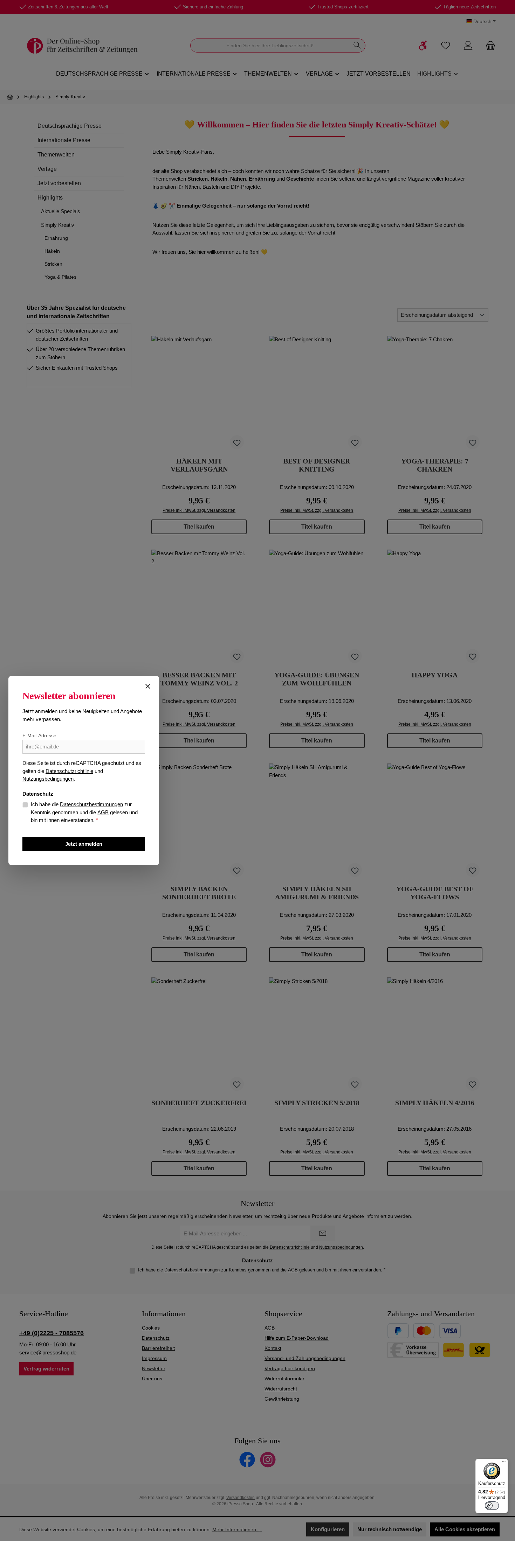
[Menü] (504, 1463)
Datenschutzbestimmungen (91, 804)
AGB (103, 812)
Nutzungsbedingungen (48, 779)
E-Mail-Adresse (39, 735)
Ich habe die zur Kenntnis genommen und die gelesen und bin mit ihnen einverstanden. (84, 812)
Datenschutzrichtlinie (69, 771)
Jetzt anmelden (83, 844)
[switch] (492, 1505)
